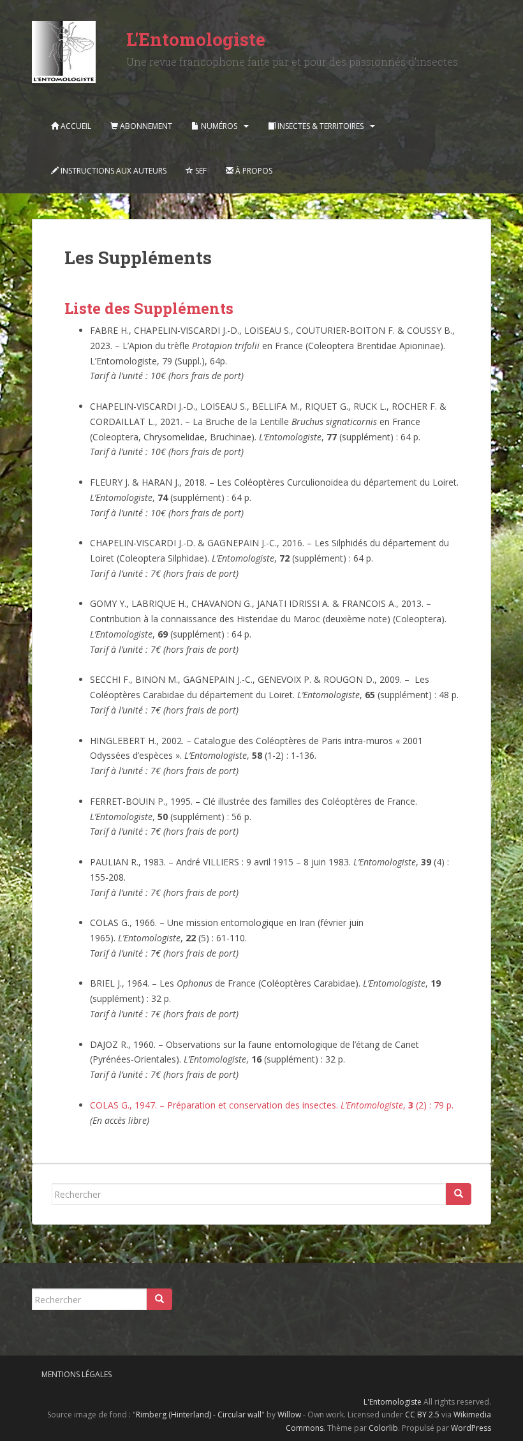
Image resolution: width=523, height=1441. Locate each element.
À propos (252, 170)
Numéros (218, 126)
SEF (200, 170)
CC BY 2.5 (422, 1414)
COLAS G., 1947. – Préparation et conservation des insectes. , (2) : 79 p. (271, 1105)
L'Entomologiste (195, 39)
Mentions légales (76, 1374)
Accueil (75, 126)
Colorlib (383, 1427)
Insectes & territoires (320, 126)
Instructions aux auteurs (112, 170)
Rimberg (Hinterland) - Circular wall (199, 1414)
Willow (289, 1414)
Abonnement (145, 126)
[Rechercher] (458, 1194)
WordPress (471, 1427)
